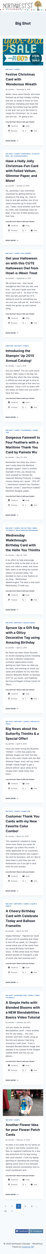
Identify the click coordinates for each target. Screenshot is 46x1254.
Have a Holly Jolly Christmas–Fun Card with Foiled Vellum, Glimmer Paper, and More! (22, 171)
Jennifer (11, 89)
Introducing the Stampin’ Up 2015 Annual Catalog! (20, 356)
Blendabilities (20, 995)
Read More (12, 141)
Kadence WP (28, 1247)
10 (5, 1211)
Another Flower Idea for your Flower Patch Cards (23, 1130)
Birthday (18, 623)
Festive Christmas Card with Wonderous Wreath (21, 79)
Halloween (26, 253)
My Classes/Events (19, 156)
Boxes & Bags (29, 623)
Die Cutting (26, 528)
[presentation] (23, 52)
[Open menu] (41, 6)
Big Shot (9, 69)
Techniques (26, 430)
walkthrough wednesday (27, 530)
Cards (17, 69)
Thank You (25, 811)
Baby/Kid (9, 346)
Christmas (25, 154)
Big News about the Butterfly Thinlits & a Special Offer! (22, 734)
